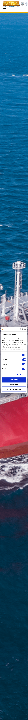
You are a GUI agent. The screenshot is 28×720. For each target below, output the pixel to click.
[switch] (24, 359)
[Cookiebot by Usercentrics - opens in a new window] (20, 329)
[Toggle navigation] (5, 9)
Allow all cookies (14, 379)
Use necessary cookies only (14, 389)
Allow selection (14, 384)
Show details (20, 374)
